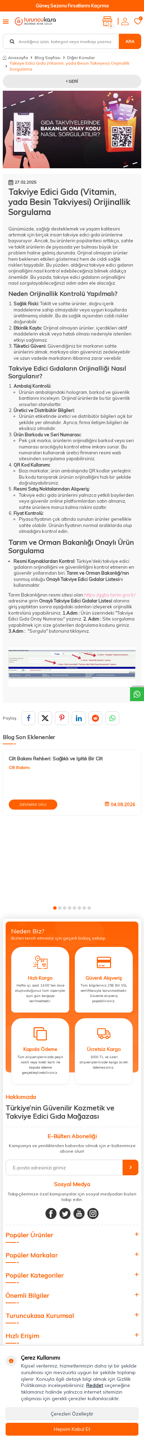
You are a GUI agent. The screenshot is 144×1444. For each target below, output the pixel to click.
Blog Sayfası (47, 57)
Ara (130, 41)
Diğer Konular (81, 57)
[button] (55, 908)
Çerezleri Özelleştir (72, 1414)
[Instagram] (93, 1213)
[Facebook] (51, 1213)
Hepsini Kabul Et (72, 1429)
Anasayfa (18, 57)
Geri (72, 81)
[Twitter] (65, 1213)
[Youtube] (79, 1213)
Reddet (94, 1385)
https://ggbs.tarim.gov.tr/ (110, 595)
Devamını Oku (33, 804)
